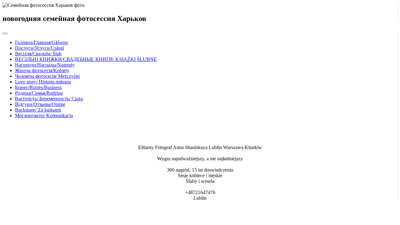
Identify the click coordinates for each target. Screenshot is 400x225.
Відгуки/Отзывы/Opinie (40, 104)
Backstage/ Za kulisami (38, 109)
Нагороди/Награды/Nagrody (45, 65)
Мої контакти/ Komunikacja (44, 115)
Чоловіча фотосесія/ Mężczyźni (47, 76)
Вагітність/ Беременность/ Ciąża (49, 98)
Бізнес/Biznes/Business (38, 87)
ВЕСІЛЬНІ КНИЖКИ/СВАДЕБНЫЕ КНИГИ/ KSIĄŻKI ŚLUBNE (86, 59)
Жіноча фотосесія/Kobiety (42, 70)
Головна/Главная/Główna (41, 42)
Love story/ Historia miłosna (43, 81)
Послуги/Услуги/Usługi (39, 48)
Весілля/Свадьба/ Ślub (38, 53)
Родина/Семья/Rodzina (39, 93)
